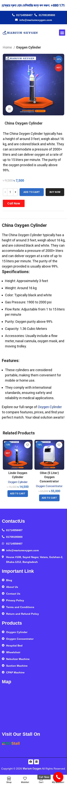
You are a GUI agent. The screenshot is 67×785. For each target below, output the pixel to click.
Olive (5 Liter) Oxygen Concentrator (49, 477)
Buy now (55, 192)
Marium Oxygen (32, 768)
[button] (62, 32)
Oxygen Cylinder (28, 47)
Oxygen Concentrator (49, 486)
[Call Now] (58, 777)
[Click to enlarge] (9, 109)
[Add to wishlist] (27, 445)
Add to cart (31, 192)
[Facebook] (30, 761)
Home (8, 47)
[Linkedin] (36, 761)
